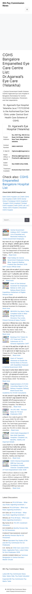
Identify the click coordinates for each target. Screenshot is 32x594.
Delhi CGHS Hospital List (11, 197)
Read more (12, 255)
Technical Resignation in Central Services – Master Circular (15, 557)
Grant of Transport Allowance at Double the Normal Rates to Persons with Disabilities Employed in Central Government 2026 (15, 362)
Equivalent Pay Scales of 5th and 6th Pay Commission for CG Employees (15, 543)
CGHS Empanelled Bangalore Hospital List (16, 182)
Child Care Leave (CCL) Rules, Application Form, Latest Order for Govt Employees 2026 (16, 550)
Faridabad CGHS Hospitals (17, 201)
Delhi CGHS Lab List (21, 205)
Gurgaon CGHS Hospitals (11, 203)
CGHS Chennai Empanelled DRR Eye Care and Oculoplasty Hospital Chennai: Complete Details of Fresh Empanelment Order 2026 (16, 465)
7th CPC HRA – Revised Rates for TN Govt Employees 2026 (18, 412)
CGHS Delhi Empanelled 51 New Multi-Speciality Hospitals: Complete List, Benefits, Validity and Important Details (16, 437)
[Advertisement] (16, 30)
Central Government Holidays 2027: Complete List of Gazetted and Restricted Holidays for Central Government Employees (15, 234)
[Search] (27, 220)
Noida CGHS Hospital (10, 208)
